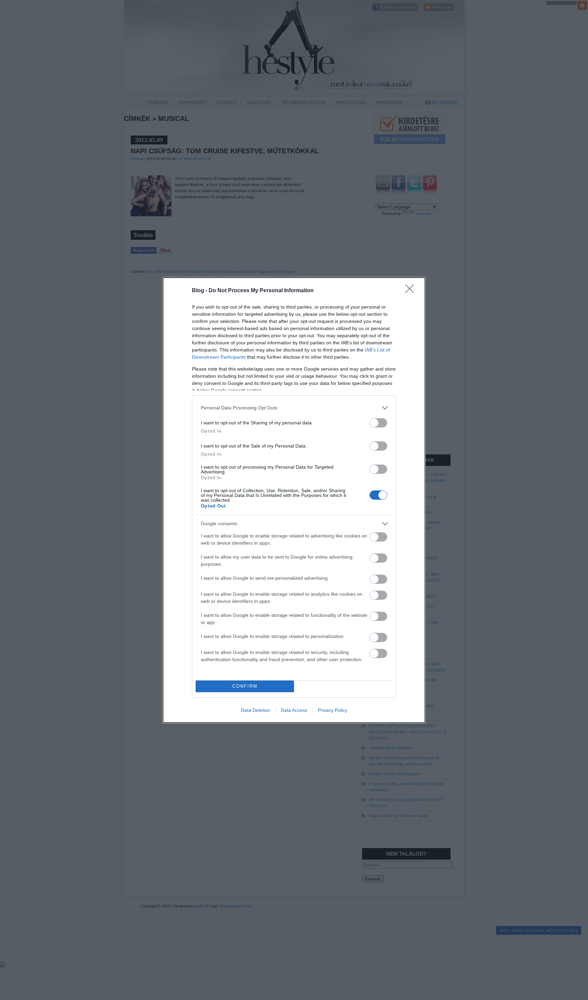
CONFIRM (245, 686)
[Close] (411, 290)
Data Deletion (255, 710)
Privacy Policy (332, 710)
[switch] (378, 422)
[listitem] (294, 407)
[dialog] (294, 500)
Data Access (294, 710)
